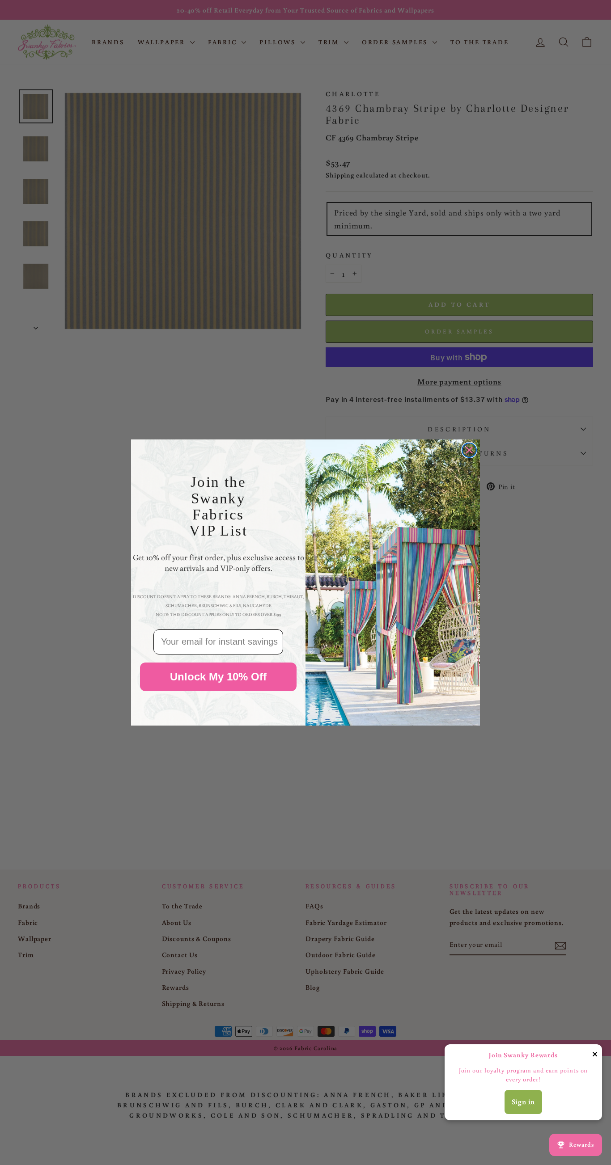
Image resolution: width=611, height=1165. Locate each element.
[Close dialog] (469, 450)
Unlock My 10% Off (218, 677)
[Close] (595, 1055)
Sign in (523, 1101)
